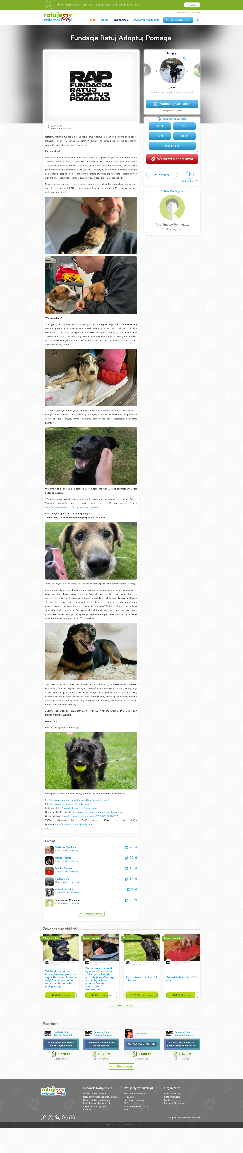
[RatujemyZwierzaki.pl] (58, 16)
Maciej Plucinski (63, 858)
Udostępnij (73, 850)
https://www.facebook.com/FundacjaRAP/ (70, 804)
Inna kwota (172, 146)
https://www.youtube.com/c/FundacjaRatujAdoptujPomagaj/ (79, 800)
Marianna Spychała (65, 847)
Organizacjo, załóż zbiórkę (178, 20)
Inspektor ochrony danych (96, 1106)
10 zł (160, 126)
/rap (47, 828)
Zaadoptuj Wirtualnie (146, 20)
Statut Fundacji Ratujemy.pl (96, 1100)
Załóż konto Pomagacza (136, 1093)
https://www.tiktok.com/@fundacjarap (74, 824)
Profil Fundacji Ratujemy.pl (96, 1103)
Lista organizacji (172, 1096)
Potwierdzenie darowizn (136, 1106)
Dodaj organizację (173, 1093)
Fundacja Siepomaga (174, 1103)
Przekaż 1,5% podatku (94, 1093)
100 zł (184, 136)
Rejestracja (195, 12)
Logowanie (182, 12)
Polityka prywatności (134, 1100)
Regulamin (129, 1096)
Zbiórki (105, 20)
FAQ (126, 1103)
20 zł (184, 126)
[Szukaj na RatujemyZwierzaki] (198, 20)
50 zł (160, 136)
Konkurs (168, 1100)
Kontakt (87, 1109)
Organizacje (121, 20)
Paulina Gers (62, 879)
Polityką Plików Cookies (127, 5)
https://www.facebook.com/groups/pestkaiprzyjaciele (71, 507)
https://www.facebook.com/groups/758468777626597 (90, 816)
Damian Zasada (63, 868)
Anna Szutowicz (64, 889)
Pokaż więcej (94, 913)
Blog (126, 1109)
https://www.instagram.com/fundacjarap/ (77, 808)
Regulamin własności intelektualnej (100, 1096)
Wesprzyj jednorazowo (175, 159)
